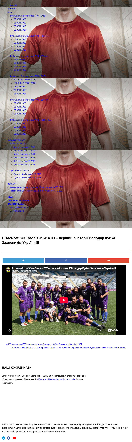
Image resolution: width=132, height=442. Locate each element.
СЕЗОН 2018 (20, 26)
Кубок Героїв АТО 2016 (24, 165)
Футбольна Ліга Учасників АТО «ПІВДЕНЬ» (30, 120)
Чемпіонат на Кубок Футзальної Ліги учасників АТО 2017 (36, 191)
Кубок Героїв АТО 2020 (24, 150)
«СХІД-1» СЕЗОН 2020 (24, 80)
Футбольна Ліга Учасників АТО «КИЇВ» (28, 16)
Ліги (10, 12)
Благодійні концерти (19, 207)
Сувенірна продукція (18, 200)
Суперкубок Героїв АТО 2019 (27, 174)
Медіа (10, 197)
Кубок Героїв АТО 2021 (24, 147)
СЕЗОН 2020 (20, 19)
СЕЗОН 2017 (20, 30)
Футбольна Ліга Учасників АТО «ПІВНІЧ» (29, 36)
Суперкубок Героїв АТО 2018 (27, 178)
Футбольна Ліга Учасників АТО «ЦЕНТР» (29, 100)
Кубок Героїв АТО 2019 (24, 154)
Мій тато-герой (17, 211)
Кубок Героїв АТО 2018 (24, 158)
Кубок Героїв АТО (16, 140)
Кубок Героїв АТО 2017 (24, 161)
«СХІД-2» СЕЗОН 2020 (24, 83)
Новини (11, 9)
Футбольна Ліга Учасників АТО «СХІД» (28, 76)
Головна (12, 5)
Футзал (11, 184)
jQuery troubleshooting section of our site (56, 379)
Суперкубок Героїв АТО (21, 171)
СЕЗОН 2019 (20, 23)
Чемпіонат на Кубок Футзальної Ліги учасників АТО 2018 (36, 187)
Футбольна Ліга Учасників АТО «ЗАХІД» (29, 56)
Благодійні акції (16, 204)
